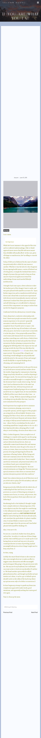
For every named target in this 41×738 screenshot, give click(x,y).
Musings (6, 230)
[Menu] (38, 2)
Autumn (16, 177)
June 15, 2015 (23, 177)
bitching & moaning (10, 607)
